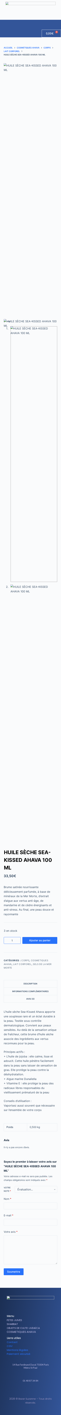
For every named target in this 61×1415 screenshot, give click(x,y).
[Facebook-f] (27, 1391)
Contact (12, 1342)
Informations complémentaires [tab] (30, 991)
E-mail (8, 1215)
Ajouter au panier (39, 940)
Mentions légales (17, 1350)
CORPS (25, 960)
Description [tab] (30, 983)
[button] (58, 23)
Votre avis (11, 1231)
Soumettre (13, 1271)
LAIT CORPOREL (22, 964)
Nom (7, 1198)
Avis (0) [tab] (30, 999)
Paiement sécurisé (18, 1354)
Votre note (7, 1189)
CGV (10, 1346)
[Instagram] (33, 1391)
